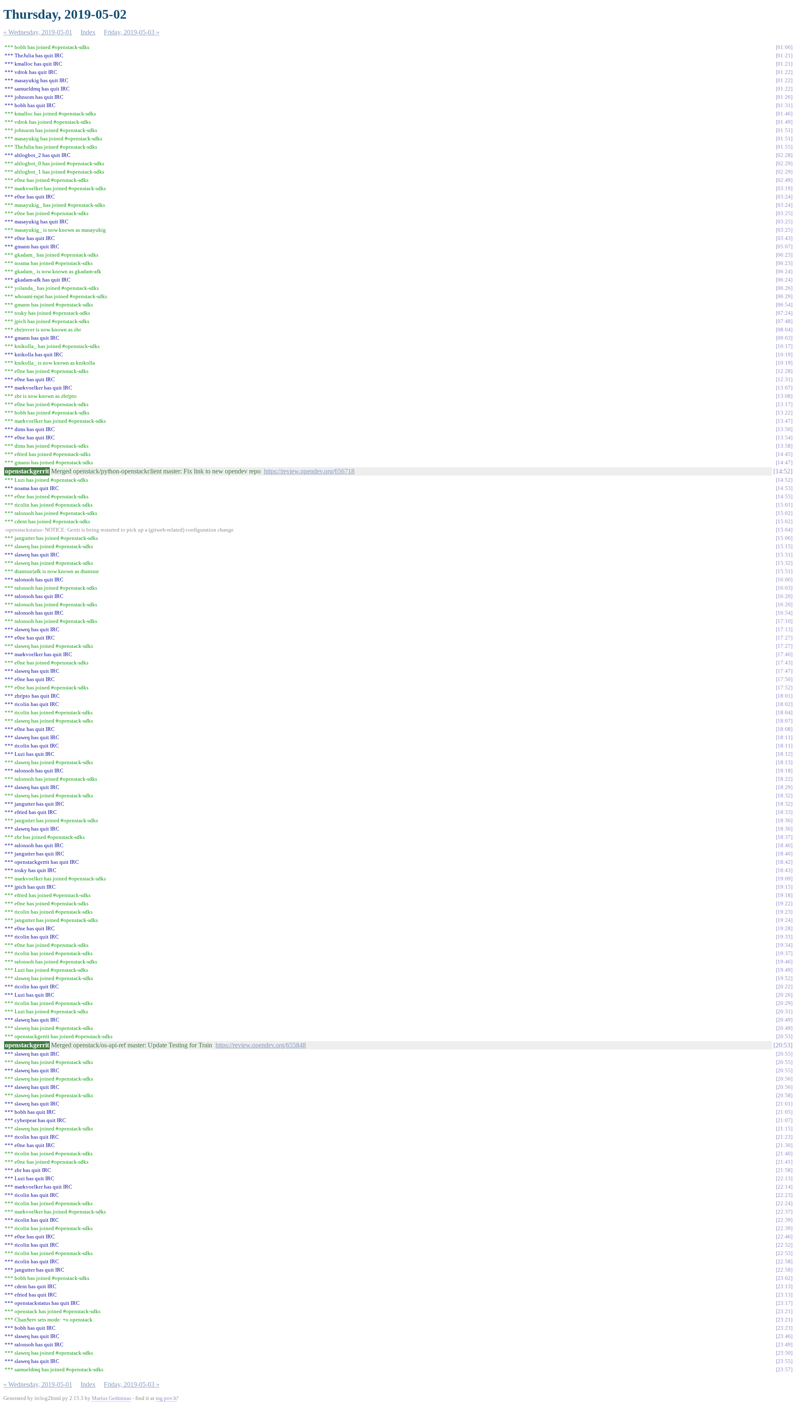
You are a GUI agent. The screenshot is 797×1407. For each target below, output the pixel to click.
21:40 (784, 1153)
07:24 (784, 313)
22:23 (784, 1195)
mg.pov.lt (166, 1398)
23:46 (784, 1336)
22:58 (784, 1261)
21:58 (784, 1170)
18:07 (784, 721)
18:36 (784, 820)
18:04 (784, 712)
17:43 (784, 662)
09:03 (784, 338)
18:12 (784, 754)
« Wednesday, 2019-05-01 (37, 32)
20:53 (784, 1036)
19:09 (784, 878)
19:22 (784, 903)
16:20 (784, 596)
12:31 (784, 379)
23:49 (784, 1344)
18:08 (784, 729)
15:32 (784, 563)
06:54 (784, 305)
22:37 (784, 1211)
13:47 (784, 421)
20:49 (784, 1020)
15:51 (784, 571)
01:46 (784, 113)
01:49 (784, 122)
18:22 (784, 779)
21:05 (784, 1112)
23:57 (784, 1369)
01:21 (784, 55)
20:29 (784, 1003)
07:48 (784, 321)
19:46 (784, 961)
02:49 (784, 180)
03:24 (784, 197)
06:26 (784, 288)
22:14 (784, 1187)
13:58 (784, 446)
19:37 (784, 953)
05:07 (784, 246)
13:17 (784, 404)
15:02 (784, 513)
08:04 (784, 329)
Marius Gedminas (111, 1398)
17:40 (784, 654)
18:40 (784, 845)
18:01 (784, 696)
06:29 (784, 296)
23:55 (784, 1361)
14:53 (784, 488)
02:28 (784, 155)
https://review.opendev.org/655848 (260, 1045)
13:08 (784, 396)
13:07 (784, 388)
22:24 (784, 1203)
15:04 (784, 530)
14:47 (784, 462)
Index (88, 32)
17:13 (784, 629)
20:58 (784, 1095)
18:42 (784, 862)
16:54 (784, 613)
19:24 (784, 920)
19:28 (784, 928)
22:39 (784, 1220)
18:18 (784, 770)
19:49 (784, 970)
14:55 (784, 496)
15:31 (784, 555)
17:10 (784, 621)
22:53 (784, 1253)
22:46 (784, 1236)
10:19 (784, 354)
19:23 (784, 912)
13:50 (784, 429)
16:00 (784, 579)
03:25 (784, 213)
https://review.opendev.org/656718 (309, 471)
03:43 (784, 238)
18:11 (784, 737)
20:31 (784, 1011)
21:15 (784, 1128)
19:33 (784, 937)
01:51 (784, 130)
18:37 (784, 837)
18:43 (784, 870)
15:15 (784, 546)
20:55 (784, 1054)
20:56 (784, 1079)
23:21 (784, 1311)
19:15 (784, 887)
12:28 (784, 371)
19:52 (784, 978)
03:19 (784, 188)
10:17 (784, 346)
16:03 (784, 588)
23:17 (784, 1303)
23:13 (784, 1286)
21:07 (784, 1120)
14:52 (782, 471)
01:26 (784, 97)
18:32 (784, 795)
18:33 (784, 812)
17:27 (784, 638)
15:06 (784, 538)
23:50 (784, 1353)
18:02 (784, 704)
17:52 (784, 687)
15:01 (784, 505)
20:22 (784, 986)
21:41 (784, 1162)
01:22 (784, 72)
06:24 (784, 271)
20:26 (784, 995)
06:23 (784, 255)
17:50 (784, 679)
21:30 (784, 1145)
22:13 (784, 1178)
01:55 (784, 147)
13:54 (784, 437)
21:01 (784, 1104)
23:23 (784, 1328)
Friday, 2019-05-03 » (131, 32)
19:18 (784, 895)
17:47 (784, 671)
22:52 (784, 1245)
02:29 (784, 163)
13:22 (784, 412)
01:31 (784, 105)
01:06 (784, 47)
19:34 (784, 945)
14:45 (784, 454)
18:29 (784, 787)
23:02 (784, 1278)
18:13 (784, 762)
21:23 (784, 1137)
